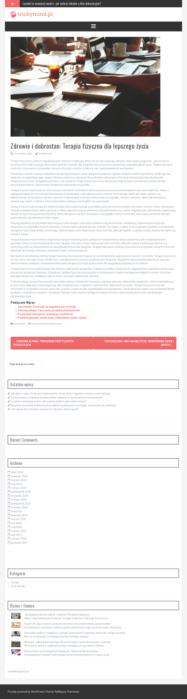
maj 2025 (16, 484)
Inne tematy (19, 323)
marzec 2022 (18, 531)
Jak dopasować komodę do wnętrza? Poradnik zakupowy (57, 614)
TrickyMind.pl (45, 153)
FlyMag (59, 691)
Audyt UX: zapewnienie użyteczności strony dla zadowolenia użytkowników (67, 623)
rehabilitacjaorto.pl (18, 671)
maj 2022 (16, 527)
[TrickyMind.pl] (32, 14)
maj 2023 (16, 511)
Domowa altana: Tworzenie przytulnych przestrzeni (49, 310)
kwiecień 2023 (19, 515)
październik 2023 (21, 503)
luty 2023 (16, 523)
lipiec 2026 (17, 472)
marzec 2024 (18, 499)
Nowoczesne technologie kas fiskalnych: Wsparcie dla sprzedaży (61, 651)
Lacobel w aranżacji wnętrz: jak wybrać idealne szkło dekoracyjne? (61, 3)
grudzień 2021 (19, 542)
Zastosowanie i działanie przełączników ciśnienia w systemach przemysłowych (56, 397)
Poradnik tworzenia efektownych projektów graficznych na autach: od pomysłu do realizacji (63, 405)
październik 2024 (21, 491)
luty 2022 (16, 534)
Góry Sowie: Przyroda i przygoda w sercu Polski (47, 306)
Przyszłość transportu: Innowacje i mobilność (45, 314)
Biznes (15, 582)
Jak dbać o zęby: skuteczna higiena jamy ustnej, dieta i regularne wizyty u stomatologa (60, 393)
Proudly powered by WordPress (26, 691)
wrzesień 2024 (19, 495)
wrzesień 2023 (19, 507)
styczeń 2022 (19, 538)
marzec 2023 (18, 519)
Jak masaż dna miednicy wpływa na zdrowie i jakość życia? (45, 409)
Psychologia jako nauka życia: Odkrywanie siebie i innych (52, 317)
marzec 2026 (18, 480)
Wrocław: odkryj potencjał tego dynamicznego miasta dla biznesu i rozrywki (67, 642)
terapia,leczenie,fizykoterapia (46, 323)
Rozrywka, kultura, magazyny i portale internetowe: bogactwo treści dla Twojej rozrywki (74, 632)
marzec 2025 (18, 487)
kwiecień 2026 (19, 476)
